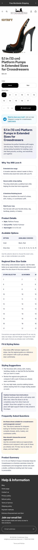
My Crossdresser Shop (21, 537)
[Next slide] (36, 3)
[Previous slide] (2, 3)
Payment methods (8, 510)
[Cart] (35, 11)
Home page (5, 489)
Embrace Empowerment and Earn (13, 513)
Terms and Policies (19, 543)
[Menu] (2, 11)
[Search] (6, 11)
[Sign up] (33, 529)
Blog (3, 485)
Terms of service (7, 503)
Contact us (5, 492)
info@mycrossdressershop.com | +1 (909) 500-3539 (19, 539)
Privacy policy (6, 496)
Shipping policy (7, 506)
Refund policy (6, 499)
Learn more (12, 121)
